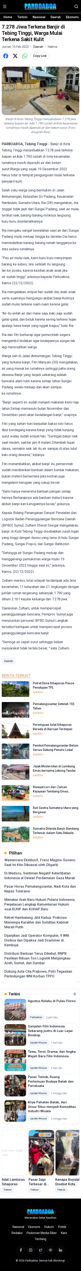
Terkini (22, 17)
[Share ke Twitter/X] (15, 56)
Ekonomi (72, 17)
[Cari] (76, 6)
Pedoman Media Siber (42, 1233)
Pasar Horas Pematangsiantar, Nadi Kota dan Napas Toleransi (40, 888)
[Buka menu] (5, 6)
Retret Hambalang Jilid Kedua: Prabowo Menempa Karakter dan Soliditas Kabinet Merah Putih (36, 922)
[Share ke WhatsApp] (25, 56)
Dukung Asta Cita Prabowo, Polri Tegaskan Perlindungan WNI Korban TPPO (38, 973)
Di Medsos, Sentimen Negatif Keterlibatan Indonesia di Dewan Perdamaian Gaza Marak (39, 875)
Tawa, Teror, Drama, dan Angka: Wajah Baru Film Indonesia (52, 1054)
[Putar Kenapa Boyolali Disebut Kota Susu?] (68, 1152)
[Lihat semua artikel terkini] (74, 994)
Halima (52, 46)
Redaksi (17, 1233)
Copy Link (39, 56)
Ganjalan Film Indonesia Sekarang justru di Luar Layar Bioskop (50, 1030)
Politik (62, 1227)
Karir (64, 1233)
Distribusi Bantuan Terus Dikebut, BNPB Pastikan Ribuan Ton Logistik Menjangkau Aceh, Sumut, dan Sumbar (37, 958)
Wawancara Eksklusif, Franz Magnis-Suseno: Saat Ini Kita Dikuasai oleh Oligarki (40, 862)
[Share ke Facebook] (6, 56)
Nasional (39, 17)
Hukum (49, 1227)
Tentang (40, 1239)
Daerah (56, 17)
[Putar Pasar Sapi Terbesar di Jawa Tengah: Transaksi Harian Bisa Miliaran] (41, 1152)
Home (7, 17)
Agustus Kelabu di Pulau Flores (52, 1001)
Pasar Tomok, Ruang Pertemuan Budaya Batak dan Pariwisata (51, 1081)
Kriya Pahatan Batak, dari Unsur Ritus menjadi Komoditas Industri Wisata (52, 1106)
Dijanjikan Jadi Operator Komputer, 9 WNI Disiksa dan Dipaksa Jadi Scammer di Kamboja (36, 940)
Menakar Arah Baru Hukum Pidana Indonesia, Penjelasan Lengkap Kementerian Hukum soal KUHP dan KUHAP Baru (39, 904)
